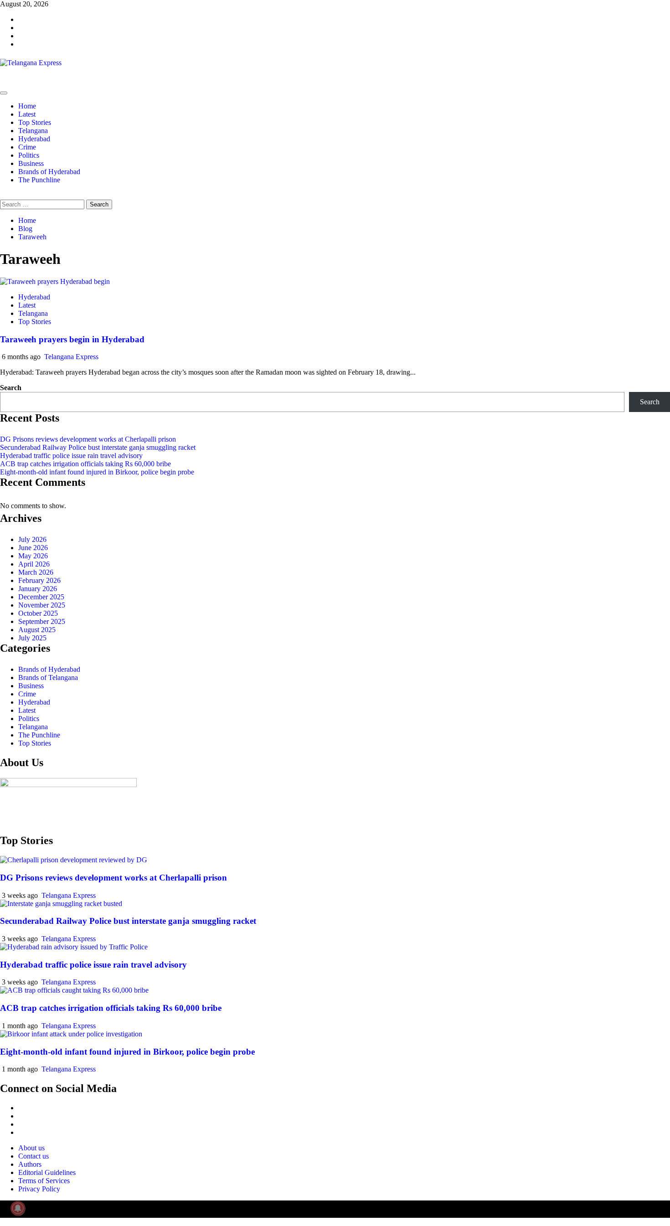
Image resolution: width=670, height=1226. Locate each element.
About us (31, 1148)
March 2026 (35, 572)
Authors (29, 1164)
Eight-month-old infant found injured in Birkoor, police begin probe (97, 472)
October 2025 (38, 613)
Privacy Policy (39, 1189)
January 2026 (37, 588)
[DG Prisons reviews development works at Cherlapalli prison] (73, 860)
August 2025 (37, 630)
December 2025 (41, 597)
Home (27, 106)
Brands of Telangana (48, 677)
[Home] (2, 82)
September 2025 (41, 621)
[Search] (2, 195)
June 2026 (33, 547)
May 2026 (33, 556)
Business (31, 163)
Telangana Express (71, 357)
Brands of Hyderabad (49, 171)
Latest (27, 114)
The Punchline (39, 180)
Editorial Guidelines (47, 1172)
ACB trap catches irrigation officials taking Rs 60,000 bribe (85, 464)
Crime (27, 147)
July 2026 (32, 539)
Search (10, 387)
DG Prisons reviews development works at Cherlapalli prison (88, 439)
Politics (28, 155)
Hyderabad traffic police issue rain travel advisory (71, 455)
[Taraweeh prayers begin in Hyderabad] (55, 281)
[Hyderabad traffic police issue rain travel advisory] (74, 947)
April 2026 (34, 564)
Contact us (33, 1156)
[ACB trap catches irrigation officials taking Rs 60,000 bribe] (74, 990)
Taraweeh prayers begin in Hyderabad (72, 339)
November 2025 (41, 605)
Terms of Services (44, 1181)
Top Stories (34, 122)
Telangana (33, 130)
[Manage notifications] (17, 1208)
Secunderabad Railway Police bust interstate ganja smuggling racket (98, 447)
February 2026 (39, 580)
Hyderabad (34, 139)
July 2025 (32, 638)
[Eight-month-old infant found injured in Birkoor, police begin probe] (71, 1034)
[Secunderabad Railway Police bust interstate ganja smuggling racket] (61, 903)
